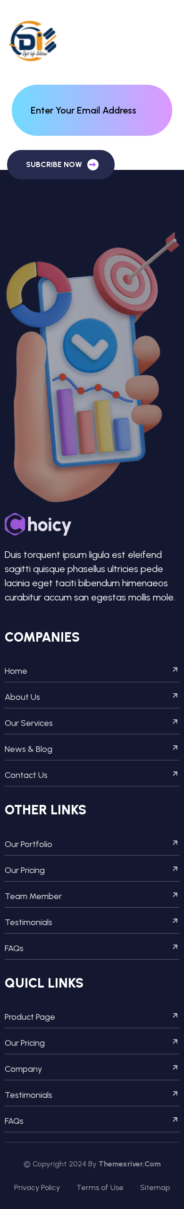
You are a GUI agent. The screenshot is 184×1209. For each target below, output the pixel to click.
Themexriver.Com (130, 1163)
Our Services (29, 723)
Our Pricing (25, 870)
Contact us (26, 775)
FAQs (14, 948)
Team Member (33, 896)
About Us (22, 697)
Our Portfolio (28, 844)
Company (23, 1069)
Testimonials (28, 922)
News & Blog (28, 749)
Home (16, 671)
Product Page (30, 1017)
